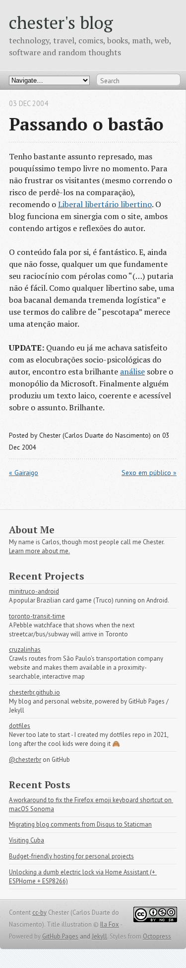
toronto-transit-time (37, 616)
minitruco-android (34, 591)
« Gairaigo (23, 472)
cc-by (39, 912)
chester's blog (61, 22)
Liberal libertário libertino (105, 204)
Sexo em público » (149, 472)
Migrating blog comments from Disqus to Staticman (80, 824)
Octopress (157, 936)
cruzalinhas (25, 649)
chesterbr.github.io (34, 692)
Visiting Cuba (26, 840)
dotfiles (19, 726)
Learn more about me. (39, 551)
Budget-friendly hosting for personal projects (71, 856)
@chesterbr (25, 759)
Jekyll (99, 936)
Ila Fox (109, 924)
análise (132, 371)
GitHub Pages (60, 936)
